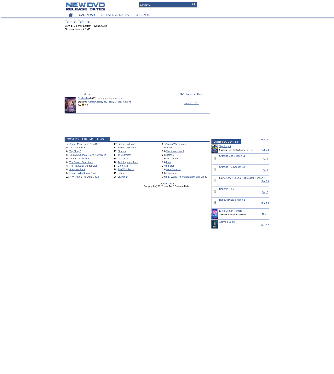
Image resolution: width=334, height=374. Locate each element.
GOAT (169, 147)
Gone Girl (123, 165)
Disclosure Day (77, 147)
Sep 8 (265, 192)
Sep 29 (265, 181)
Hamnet (170, 155)
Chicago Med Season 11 (232, 156)
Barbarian (123, 176)
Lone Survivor (173, 169)
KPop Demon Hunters (230, 211)
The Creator (172, 158)
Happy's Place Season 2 (232, 200)
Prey (168, 162)
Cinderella (83, 98)
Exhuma (122, 173)
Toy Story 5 (75, 151)
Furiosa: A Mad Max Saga (82, 173)
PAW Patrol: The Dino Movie (84, 176)
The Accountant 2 (175, 151)
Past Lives (123, 158)
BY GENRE (142, 14)
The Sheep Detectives (81, 162)
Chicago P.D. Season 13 (232, 167)
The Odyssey (124, 155)
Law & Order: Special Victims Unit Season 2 (242, 178)
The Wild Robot (126, 169)
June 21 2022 (191, 103)
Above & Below (227, 222)
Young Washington (176, 144)
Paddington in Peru (128, 162)
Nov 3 (265, 214)
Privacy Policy (167, 183)
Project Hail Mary (127, 144)
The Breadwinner (127, 147)
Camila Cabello (95, 102)
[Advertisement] (137, 62)
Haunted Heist (226, 189)
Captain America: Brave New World (87, 155)
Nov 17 (265, 225)
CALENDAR (87, 14)
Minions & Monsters (79, 158)
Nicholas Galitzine (122, 102)
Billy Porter (108, 102)
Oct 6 (265, 159)
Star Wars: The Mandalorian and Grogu (186, 176)
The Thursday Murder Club (83, 165)
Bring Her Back (77, 169)
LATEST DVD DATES (115, 14)
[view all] (264, 139)
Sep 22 (265, 149)
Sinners (122, 151)
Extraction (171, 173)
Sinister (170, 165)
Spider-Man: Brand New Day (84, 144)
